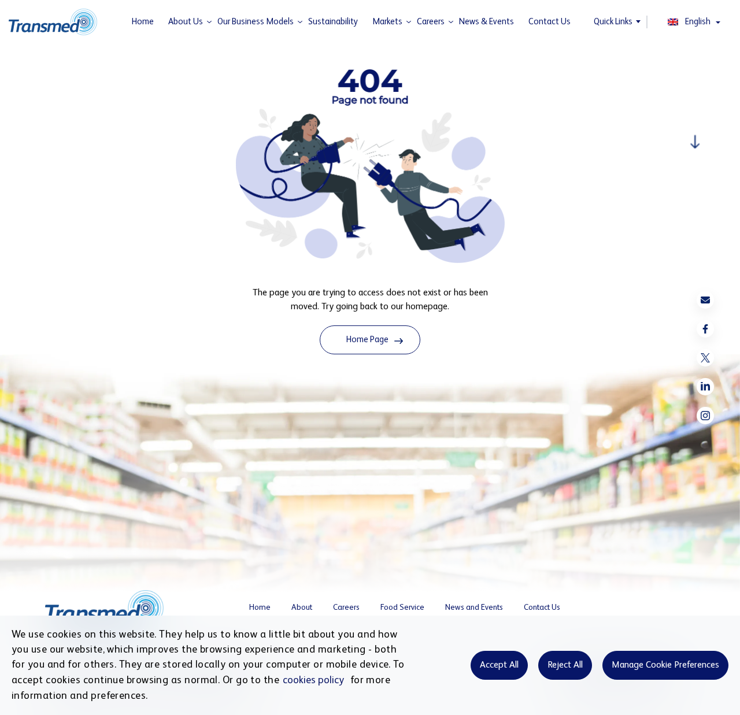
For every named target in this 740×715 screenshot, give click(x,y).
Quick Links (613, 21)
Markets (387, 21)
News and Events (474, 607)
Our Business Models (255, 21)
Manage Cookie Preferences (665, 665)
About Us (185, 21)
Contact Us (549, 21)
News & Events (486, 21)
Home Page (367, 339)
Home (143, 21)
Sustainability (333, 21)
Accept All (499, 665)
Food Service (402, 607)
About (301, 607)
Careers (431, 21)
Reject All (565, 665)
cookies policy (313, 680)
